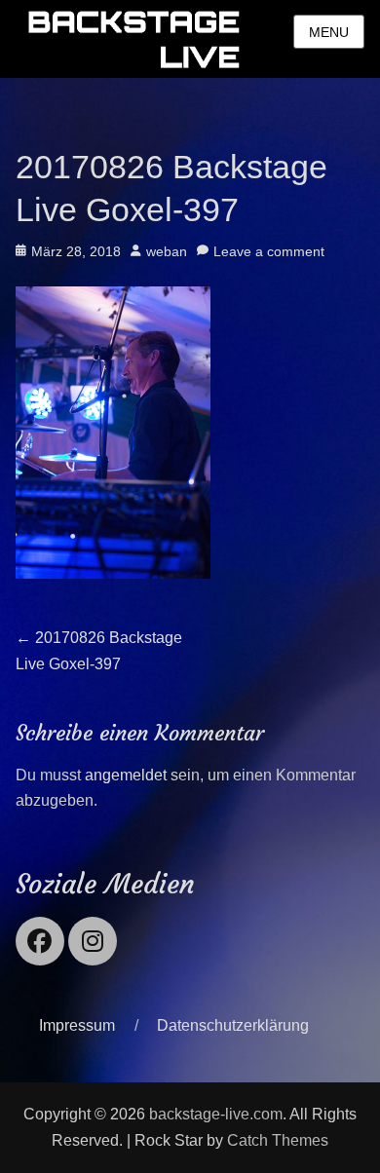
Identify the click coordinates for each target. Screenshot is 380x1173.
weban (166, 251)
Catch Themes (277, 1140)
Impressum (77, 1025)
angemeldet (126, 775)
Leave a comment (268, 251)
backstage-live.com (216, 1114)
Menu (329, 32)
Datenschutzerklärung (233, 1025)
